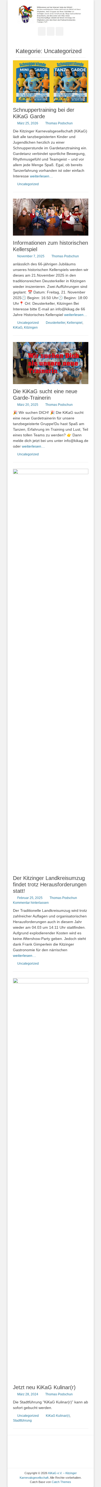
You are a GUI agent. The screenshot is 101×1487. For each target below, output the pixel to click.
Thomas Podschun (59, 123)
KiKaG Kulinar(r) (58, 1416)
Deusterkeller (55, 323)
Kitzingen (31, 327)
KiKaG (17, 327)
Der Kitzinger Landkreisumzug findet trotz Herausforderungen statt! (49, 884)
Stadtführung (22, 1420)
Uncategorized (28, 184)
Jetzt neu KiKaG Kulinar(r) (44, 1387)
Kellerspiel (74, 323)
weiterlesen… (41, 176)
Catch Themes (61, 1482)
